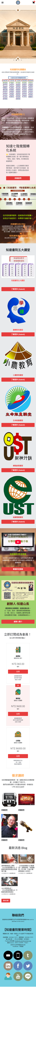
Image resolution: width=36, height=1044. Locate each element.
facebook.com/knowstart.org (23, 941)
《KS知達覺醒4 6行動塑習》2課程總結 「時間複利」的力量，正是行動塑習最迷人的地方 (26, 868)
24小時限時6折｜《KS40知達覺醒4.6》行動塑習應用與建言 (9, 890)
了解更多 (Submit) (18, 289)
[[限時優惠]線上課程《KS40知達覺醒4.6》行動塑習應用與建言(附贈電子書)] (9, 858)
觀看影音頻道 (18, 569)
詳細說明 (18, 178)
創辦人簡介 (18, 622)
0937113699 (20, 787)
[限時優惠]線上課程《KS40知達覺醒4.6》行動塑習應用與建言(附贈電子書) (9, 868)
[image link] (17, 590)
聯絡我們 (18, 34)
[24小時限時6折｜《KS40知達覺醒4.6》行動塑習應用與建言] (9, 881)
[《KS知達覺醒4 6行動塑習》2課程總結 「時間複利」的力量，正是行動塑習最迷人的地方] (26, 858)
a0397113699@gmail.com (18, 944)
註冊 (18, 672)
